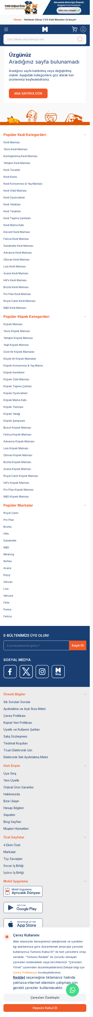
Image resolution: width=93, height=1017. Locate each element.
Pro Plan (8, 519)
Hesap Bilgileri (13, 808)
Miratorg (8, 554)
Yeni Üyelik (11, 780)
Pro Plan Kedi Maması (17, 294)
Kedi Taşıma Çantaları (17, 218)
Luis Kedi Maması (14, 266)
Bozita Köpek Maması (17, 462)
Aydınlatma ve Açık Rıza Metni (24, 709)
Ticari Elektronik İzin (17, 750)
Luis (6, 588)
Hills (6, 533)
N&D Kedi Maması (14, 307)
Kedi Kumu (10, 176)
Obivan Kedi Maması (16, 259)
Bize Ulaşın (11, 801)
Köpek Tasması (13, 407)
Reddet (19, 977)
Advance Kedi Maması (17, 252)
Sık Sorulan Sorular (16, 702)
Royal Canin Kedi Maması (19, 301)
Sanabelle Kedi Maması (18, 245)
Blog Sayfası (12, 822)
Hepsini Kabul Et (45, 1008)
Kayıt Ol (78, 645)
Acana (7, 568)
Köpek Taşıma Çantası (17, 386)
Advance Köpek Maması (18, 441)
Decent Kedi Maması (16, 232)
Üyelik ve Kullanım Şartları (21, 729)
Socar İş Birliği (13, 865)
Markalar (9, 852)
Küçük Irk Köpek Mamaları (19, 358)
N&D (6, 547)
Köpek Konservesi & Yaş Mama (23, 365)
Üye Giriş (9, 773)
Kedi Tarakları (12, 211)
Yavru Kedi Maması (15, 149)
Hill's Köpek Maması (16, 482)
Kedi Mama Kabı (13, 225)
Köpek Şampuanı (14, 420)
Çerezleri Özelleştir (44, 997)
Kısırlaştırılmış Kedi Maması (20, 156)
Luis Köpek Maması (15, 448)
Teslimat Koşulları (15, 743)
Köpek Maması (12, 324)
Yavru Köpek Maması (16, 331)
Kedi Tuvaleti (11, 170)
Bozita (7, 526)
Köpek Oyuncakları (15, 393)
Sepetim (9, 815)
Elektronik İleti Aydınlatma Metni (25, 757)
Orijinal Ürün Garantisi (18, 787)
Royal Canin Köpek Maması (20, 475)
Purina (7, 609)
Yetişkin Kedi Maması (16, 163)
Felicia (7, 616)
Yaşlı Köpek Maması (16, 344)
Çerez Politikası (14, 716)
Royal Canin (10, 513)
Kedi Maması (11, 142)
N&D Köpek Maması (16, 496)
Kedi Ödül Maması (15, 190)
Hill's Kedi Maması (15, 280)
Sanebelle (9, 540)
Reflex (7, 561)
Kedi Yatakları (12, 204)
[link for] (45, 7)
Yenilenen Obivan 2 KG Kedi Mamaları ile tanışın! (45, 19)
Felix (6, 602)
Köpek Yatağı (11, 413)
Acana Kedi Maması (15, 273)
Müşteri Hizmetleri (16, 828)
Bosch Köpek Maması (17, 427)
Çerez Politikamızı (25, 972)
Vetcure (8, 595)
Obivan (8, 581)
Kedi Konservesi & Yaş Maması (22, 183)
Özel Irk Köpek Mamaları (18, 351)
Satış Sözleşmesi (15, 736)
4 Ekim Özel (11, 845)
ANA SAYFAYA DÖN (28, 93)
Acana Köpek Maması (17, 469)
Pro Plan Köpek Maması (18, 489)
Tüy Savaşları (12, 859)
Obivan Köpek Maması (17, 455)
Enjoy (6, 575)
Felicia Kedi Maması (16, 238)
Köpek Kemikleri (13, 372)
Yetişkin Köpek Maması (18, 338)
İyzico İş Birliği (13, 872)
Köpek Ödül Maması (16, 379)
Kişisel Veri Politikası (17, 722)
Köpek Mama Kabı (15, 400)
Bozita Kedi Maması (16, 287)
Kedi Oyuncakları (14, 197)
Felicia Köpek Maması (17, 434)
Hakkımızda (11, 794)
